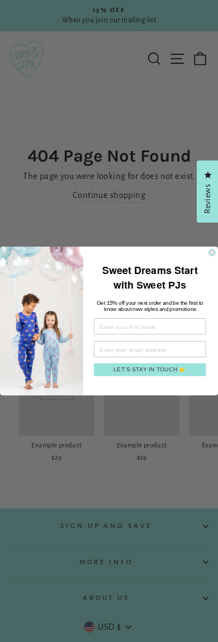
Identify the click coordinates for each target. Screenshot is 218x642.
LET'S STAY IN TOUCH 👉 (149, 369)
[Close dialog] (211, 252)
